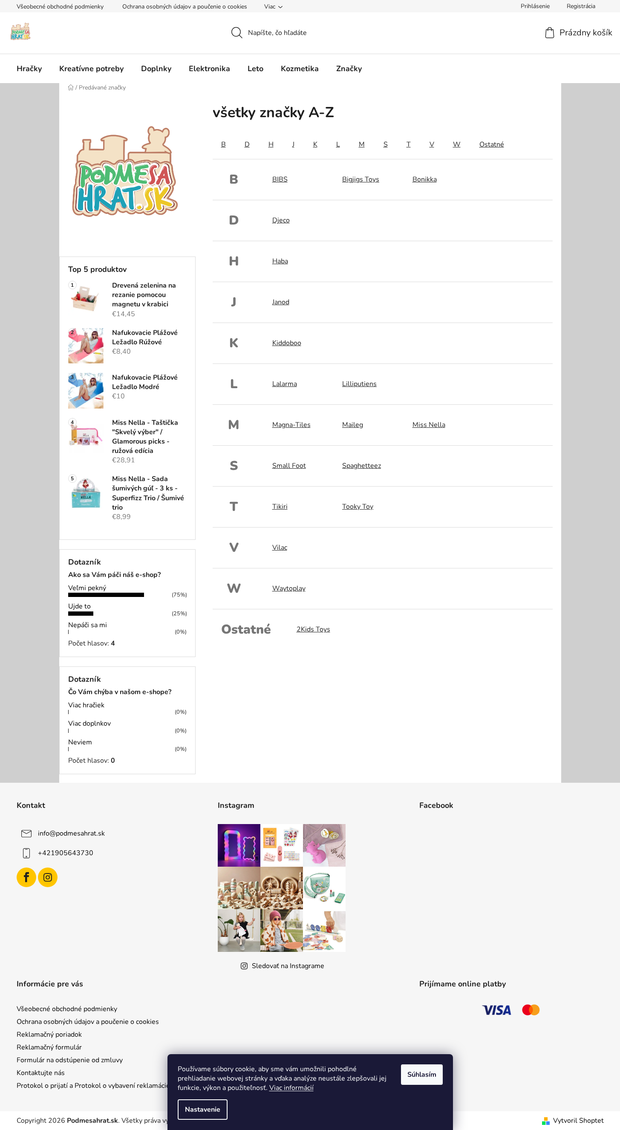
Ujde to (79, 606)
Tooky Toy (357, 506)
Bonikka (424, 179)
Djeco (281, 220)
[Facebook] (26, 877)
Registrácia (581, 6)
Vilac (279, 547)
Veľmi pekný (87, 588)
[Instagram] (48, 877)
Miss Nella (428, 425)
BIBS (280, 179)
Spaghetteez (361, 465)
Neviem (80, 742)
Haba (280, 261)
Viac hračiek (86, 705)
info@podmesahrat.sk (71, 833)
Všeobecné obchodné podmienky (60, 7)
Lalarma (284, 384)
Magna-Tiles (291, 425)
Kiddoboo (286, 343)
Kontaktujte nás (41, 1073)
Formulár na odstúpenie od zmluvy (70, 1060)
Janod (280, 302)
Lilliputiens (359, 384)
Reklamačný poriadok (49, 1034)
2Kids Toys (313, 629)
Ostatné (491, 144)
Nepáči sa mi (87, 625)
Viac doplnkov (89, 723)
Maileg (352, 425)
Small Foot (289, 465)
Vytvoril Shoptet (578, 1120)
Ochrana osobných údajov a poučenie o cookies (184, 7)
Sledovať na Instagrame (288, 966)
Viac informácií (291, 1088)
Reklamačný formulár (49, 1047)
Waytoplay (289, 588)
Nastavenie (202, 1109)
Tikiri (280, 506)
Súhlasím (421, 1074)
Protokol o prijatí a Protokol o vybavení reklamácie (93, 1085)
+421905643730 (65, 853)
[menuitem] (29, 68)
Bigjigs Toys (360, 179)
